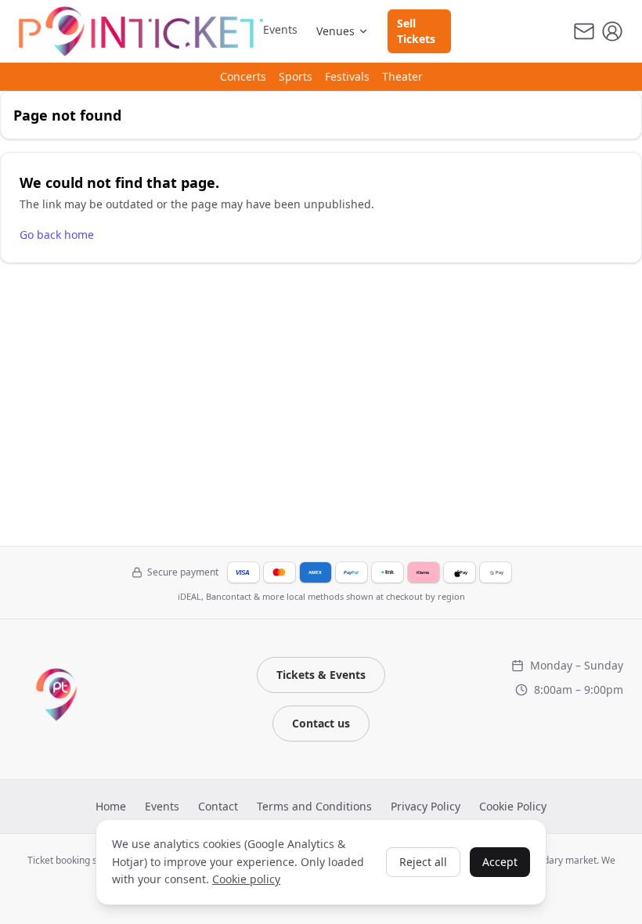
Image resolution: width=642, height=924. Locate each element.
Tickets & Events (321, 674)
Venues (335, 30)
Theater (402, 76)
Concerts (243, 76)
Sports (295, 76)
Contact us (321, 723)
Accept (500, 861)
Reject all (423, 861)
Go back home (57, 234)
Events (280, 29)
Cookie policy (246, 879)
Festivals (347, 76)
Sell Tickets (416, 31)
